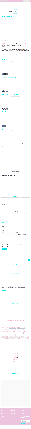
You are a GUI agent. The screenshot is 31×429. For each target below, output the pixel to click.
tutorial (19, 338)
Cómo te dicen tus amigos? (5, 284)
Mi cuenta (22, 410)
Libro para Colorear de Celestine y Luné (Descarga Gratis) (5, 206)
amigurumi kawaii (12, 327)
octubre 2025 (15, 353)
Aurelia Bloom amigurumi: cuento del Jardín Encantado (15, 320)
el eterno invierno (26, 331)
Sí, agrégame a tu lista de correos (21, 234)
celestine (11, 329)
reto (9, 338)
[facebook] (2, 0)
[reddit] (7, 0)
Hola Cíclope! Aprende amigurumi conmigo (24, 221)
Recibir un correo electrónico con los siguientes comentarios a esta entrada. (13, 244)
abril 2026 (15, 344)
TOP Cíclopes (13, 410)
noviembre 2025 (15, 351)
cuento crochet (13, 331)
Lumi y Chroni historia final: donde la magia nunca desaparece (15, 311)
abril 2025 (15, 357)
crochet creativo (5, 331)
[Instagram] (5, 74)
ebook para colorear (19, 331)
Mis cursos (23, 411)
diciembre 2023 (15, 363)
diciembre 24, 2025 (15, 216)
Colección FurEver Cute (14, 414)
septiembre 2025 (15, 355)
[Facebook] (3, 74)
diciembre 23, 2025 (6, 209)
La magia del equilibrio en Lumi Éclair (15, 316)
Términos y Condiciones (25, 418)
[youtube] (3, 0)
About (2, 414)
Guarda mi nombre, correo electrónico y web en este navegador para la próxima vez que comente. (22, 231)
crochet (24, 329)
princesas (4, 338)
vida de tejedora (25, 338)
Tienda (2, 413)
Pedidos (22, 413)
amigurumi (5, 327)
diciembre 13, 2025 (25, 214)
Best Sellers (13, 411)
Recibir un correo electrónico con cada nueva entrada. (9, 246)
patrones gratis (5, 189)
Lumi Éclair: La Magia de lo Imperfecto (15, 318)
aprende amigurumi (21, 327)
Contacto (2, 416)
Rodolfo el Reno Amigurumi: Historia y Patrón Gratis (15, 213)
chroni (15, 329)
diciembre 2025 (15, 349)
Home (1, 410)
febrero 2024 (15, 361)
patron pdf (24, 334)
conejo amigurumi (20, 329)
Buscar (23, 423)
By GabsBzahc (15, 192)
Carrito (22, 414)
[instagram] (1, 0)
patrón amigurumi (5, 336)
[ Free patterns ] (15, 9)
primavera (27, 336)
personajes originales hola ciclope (17, 336)
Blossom (6, 329)
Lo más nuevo (13, 413)
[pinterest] (6, 0)
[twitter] (5, 0)
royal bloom (13, 338)
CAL (8, 329)
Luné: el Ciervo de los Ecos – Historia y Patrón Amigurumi (25, 212)
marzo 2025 (15, 359)
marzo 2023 (15, 365)
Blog (1, 411)
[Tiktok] (7, 74)
